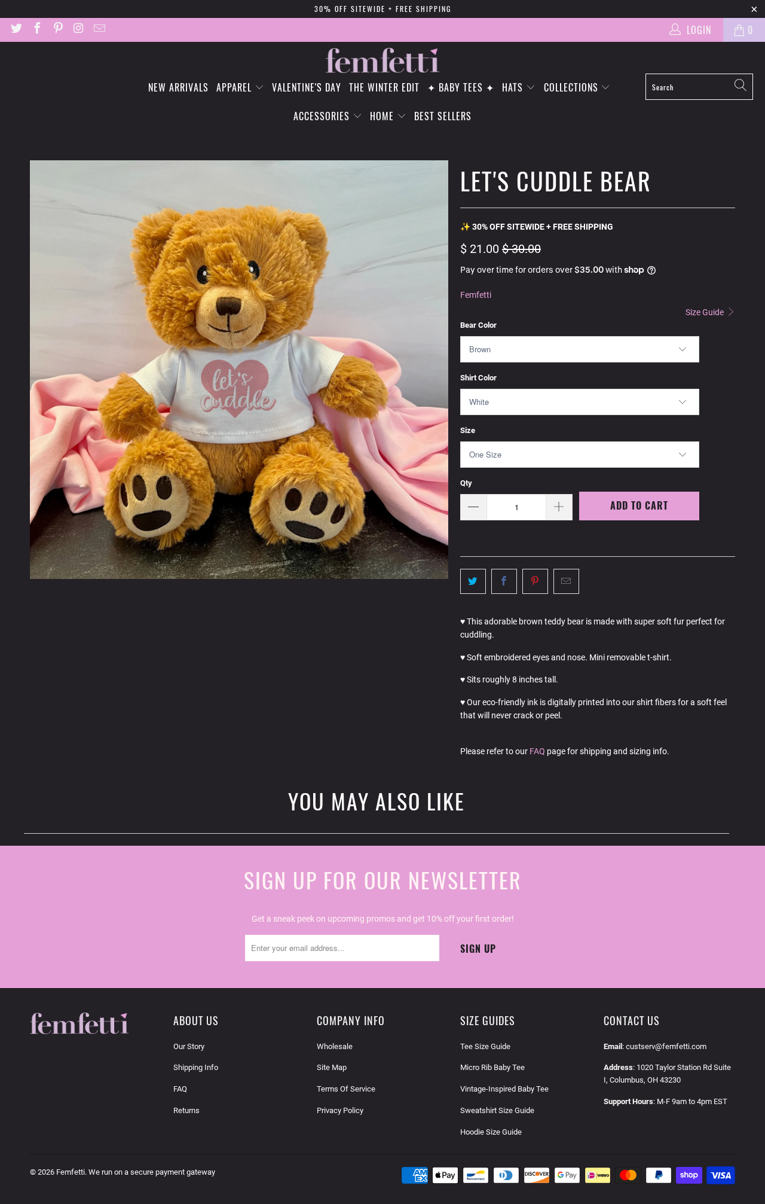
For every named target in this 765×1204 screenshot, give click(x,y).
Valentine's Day (306, 87)
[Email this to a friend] (566, 581)
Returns (186, 1110)
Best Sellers (443, 116)
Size (467, 430)
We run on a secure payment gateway (151, 1172)
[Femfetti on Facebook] (36, 29)
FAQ (537, 751)
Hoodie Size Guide (491, 1131)
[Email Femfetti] (98, 29)
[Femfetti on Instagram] (78, 29)
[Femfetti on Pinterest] (57, 29)
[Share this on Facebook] (504, 581)
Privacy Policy (340, 1110)
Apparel (235, 87)
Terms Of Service (346, 1088)
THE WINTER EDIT (384, 87)
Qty (466, 482)
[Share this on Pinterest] (535, 581)
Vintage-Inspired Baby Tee (504, 1088)
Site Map (332, 1067)
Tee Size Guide (485, 1046)
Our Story (188, 1046)
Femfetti (475, 295)
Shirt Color (478, 377)
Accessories (323, 116)
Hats (514, 87)
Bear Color (478, 325)
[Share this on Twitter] (473, 581)
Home (383, 116)
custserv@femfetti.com (666, 1046)
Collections (572, 87)
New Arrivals (178, 87)
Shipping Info (195, 1067)
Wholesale (335, 1046)
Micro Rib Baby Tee (492, 1067)
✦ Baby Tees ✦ (460, 87)
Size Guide (706, 312)
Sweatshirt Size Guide (497, 1110)
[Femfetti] (382, 61)
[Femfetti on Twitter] (15, 29)
